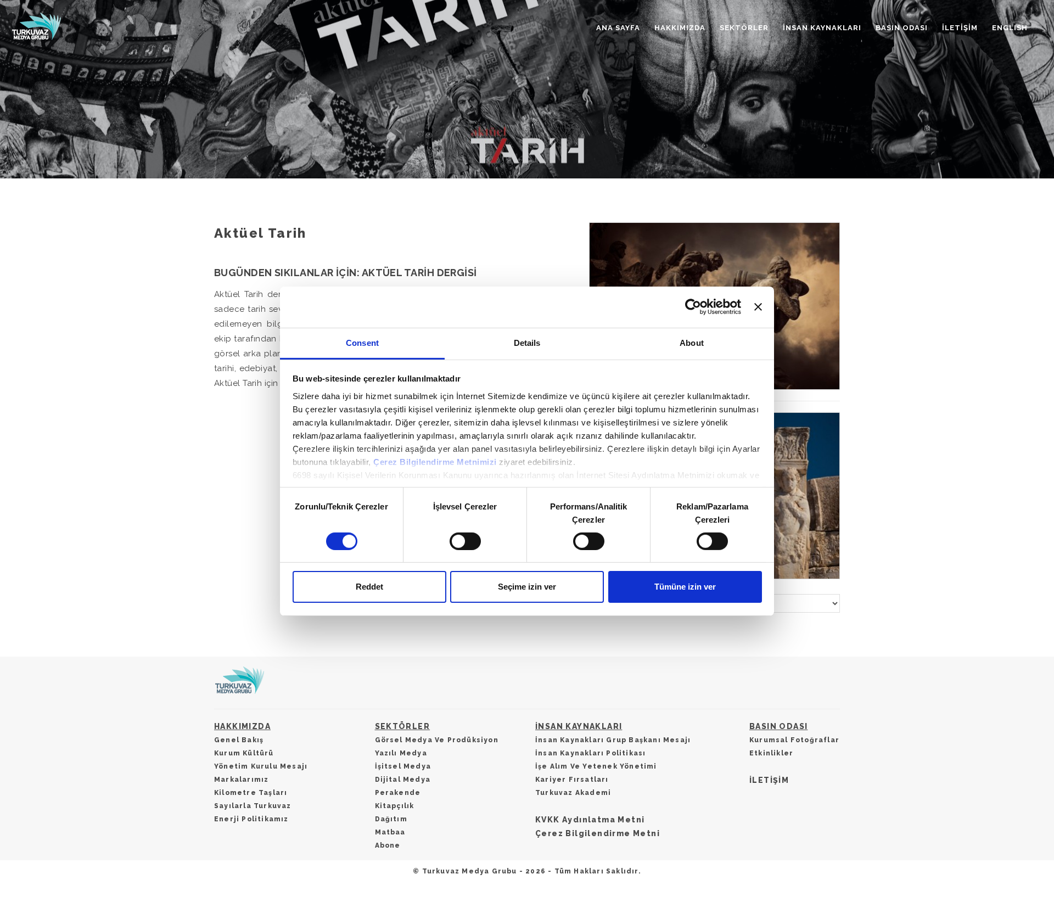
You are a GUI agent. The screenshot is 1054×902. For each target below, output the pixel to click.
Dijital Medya (403, 779)
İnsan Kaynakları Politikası (590, 753)
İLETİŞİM (960, 28)
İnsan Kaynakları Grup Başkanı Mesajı (613, 740)
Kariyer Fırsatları (572, 779)
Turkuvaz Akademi (573, 793)
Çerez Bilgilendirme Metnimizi (435, 461)
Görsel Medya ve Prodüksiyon (436, 740)
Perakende (398, 793)
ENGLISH (1010, 28)
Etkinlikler (771, 753)
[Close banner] (758, 307)
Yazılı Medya (401, 753)
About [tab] (692, 342)
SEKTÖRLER (744, 28)
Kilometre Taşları (250, 793)
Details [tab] (527, 342)
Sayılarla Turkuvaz (252, 806)
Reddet (369, 586)
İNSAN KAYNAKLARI (822, 28)
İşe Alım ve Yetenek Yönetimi (596, 766)
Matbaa (390, 832)
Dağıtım (391, 819)
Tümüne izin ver (685, 586)
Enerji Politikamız (251, 819)
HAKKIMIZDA (679, 28)
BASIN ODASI (902, 28)
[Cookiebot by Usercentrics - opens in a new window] (693, 307)
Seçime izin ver (527, 586)
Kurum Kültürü (244, 753)
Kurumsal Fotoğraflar (794, 740)
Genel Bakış (239, 740)
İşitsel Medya (403, 766)
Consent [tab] (362, 342)
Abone (388, 845)
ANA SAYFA (618, 28)
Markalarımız (241, 779)
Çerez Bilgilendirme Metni (597, 833)
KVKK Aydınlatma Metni (589, 819)
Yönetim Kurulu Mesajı (260, 766)
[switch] (465, 541)
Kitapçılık (394, 806)
